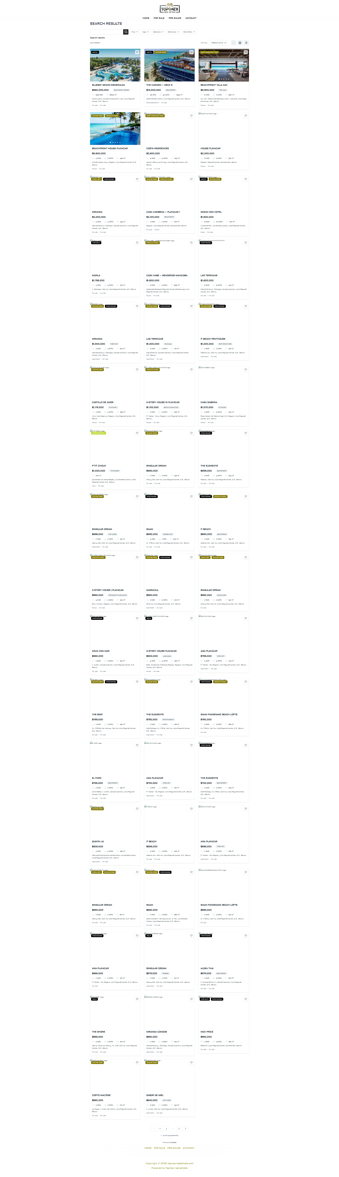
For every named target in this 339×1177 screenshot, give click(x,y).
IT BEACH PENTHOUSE (213, 339)
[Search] (125, 32)
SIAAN (149, 529)
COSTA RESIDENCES (157, 148)
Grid (233, 42)
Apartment (96, 359)
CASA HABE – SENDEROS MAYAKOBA (166, 275)
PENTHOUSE (109, 179)
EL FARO (96, 778)
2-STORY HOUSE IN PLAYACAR (163, 402)
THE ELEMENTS (209, 465)
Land (93, 486)
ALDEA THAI (207, 968)
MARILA (96, 275)
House (203, 105)
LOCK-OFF (96, 179)
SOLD (149, 618)
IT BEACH (206, 529)
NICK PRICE (207, 1032)
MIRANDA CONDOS (156, 1032)
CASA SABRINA (209, 402)
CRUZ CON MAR (101, 651)
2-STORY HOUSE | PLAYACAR (108, 590)
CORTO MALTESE (101, 1095)
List (240, 42)
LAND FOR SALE (98, 433)
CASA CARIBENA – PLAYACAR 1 (163, 212)
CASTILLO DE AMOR (102, 402)
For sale (95, 105)
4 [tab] (117, 79)
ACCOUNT (191, 18)
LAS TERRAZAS (209, 275)
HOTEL (95, 52)
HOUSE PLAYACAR (210, 148)
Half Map (246, 42)
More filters (187, 32)
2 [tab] (112, 79)
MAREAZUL (152, 590)
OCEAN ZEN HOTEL (211, 212)
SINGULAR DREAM (156, 465)
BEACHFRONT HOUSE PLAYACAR (110, 148)
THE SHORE (98, 1032)
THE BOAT (97, 714)
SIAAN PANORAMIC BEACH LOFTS (219, 714)
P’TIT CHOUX (99, 465)
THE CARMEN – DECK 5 (159, 85)
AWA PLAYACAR (209, 651)
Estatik (173, 1142)
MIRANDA (97, 212)
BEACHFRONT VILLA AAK (214, 85)
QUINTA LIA (98, 841)
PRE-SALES (175, 18)
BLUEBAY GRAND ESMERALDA (108, 85)
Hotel (203, 232)
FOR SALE (159, 18)
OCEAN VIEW (161, 52)
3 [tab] (115, 79)
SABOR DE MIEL (155, 1095)
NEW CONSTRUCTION (209, 52)
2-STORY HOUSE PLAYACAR (161, 651)
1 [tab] (110, 79)
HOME (146, 18)
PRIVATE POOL (112, 116)
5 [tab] (120, 79)
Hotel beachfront (152, 103)
